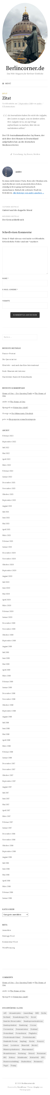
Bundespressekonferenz (33, 1021)
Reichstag (22, 1053)
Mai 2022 (6, 453)
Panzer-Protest (8, 353)
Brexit (33, 1017)
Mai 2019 (5, 664)
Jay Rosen (28, 154)
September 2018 (9, 711)
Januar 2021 (7, 547)
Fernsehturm (21, 1033)
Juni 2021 (6, 518)
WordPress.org (8, 948)
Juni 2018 (6, 728)
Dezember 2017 (8, 763)
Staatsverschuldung (11, 1061)
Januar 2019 (7, 687)
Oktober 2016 (7, 845)
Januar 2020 (7, 617)
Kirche (31, 1041)
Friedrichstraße (29, 1037)
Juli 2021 (5, 512)
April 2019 (6, 670)
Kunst (5, 1045)
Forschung (18, 154)
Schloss (12, 1057)
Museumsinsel (27, 1049)
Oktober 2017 (7, 775)
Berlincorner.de (25, 68)
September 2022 (9, 442)
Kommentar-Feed (10, 942)
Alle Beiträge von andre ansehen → (28, 193)
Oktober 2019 (7, 635)
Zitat (4, 93)
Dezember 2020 (9, 553)
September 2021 (9, 500)
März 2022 (6, 465)
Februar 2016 (7, 892)
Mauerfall (25, 1045)
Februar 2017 (7, 822)
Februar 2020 (7, 611)
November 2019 (8, 629)
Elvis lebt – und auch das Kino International (20, 365)
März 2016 (6, 886)
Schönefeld (34, 1057)
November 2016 (8, 839)
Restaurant (41, 1053)
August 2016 (7, 857)
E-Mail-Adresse (10, 289)
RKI (4, 1057)
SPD (43, 1057)
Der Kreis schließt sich (13, 219)
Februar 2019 (7, 681)
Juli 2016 (5, 863)
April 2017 (6, 810)
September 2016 (9, 851)
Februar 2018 (7, 752)
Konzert (40, 1041)
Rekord (31, 1053)
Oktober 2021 (7, 494)
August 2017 (7, 787)
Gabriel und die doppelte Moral (17, 210)
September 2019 (9, 640)
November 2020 (9, 559)
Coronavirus (8, 1029)
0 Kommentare (8, 106)
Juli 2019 (5, 652)
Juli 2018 (5, 722)
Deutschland (8, 1033)
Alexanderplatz (15, 1013)
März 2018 (6, 746)
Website (6, 301)
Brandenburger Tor (20, 1017)
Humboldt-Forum (10, 1041)
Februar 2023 (7, 436)
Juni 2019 (6, 658)
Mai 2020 (6, 594)
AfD (4, 1013)
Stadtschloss (26, 1061)
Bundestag (23, 1025)
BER (37, 1013)
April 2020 (6, 600)
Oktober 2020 (8, 564)
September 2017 (9, 781)
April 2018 (6, 740)
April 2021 (6, 529)
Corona (33, 1025)
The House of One (17, 402)
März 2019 (6, 676)
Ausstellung (28, 1013)
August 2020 (7, 576)
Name (5, 278)
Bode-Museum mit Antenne (13, 371)
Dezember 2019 (8, 623)
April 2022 (6, 459)
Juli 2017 (5, 793)
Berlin (43, 1013)
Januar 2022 (7, 477)
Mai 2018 (5, 734)
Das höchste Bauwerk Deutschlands (17, 377)
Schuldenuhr (22, 1057)
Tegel (5, 1065)
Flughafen (33, 1033)
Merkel (34, 1045)
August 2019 (7, 646)
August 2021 (7, 506)
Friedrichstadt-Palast (11, 1037)
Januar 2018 (7, 758)
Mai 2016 (5, 875)
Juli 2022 (5, 447)
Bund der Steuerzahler (12, 1021)
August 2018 (7, 717)
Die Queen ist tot (9, 359)
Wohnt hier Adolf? (20, 407)
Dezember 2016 (8, 834)
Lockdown (15, 1045)
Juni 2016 (6, 869)
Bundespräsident (10, 1025)
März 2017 (6, 816)
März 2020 (6, 605)
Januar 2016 (7, 898)
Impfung (23, 1041)
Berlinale (6, 1017)
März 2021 (6, 535)
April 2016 (6, 881)
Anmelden (6, 930)
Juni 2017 (6, 798)
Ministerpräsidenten (11, 1049)
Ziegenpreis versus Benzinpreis (22, 419)
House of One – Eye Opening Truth (17, 393)
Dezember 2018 (8, 693)
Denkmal (34, 1029)
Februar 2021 (7, 541)
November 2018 (8, 699)
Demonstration (22, 1029)
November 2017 (8, 769)
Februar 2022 (7, 471)
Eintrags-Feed (8, 936)
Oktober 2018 (7, 705)
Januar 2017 (7, 828)
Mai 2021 (5, 523)
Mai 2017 (5, 804)
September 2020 (9, 570)
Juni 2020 (6, 588)
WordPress (21, 1087)
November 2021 (8, 488)
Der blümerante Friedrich (22, 413)
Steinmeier (38, 1061)
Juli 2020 (5, 582)
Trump (13, 1065)
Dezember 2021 (8, 482)
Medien (36, 154)
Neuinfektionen (9, 1053)
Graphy (36, 1087)
